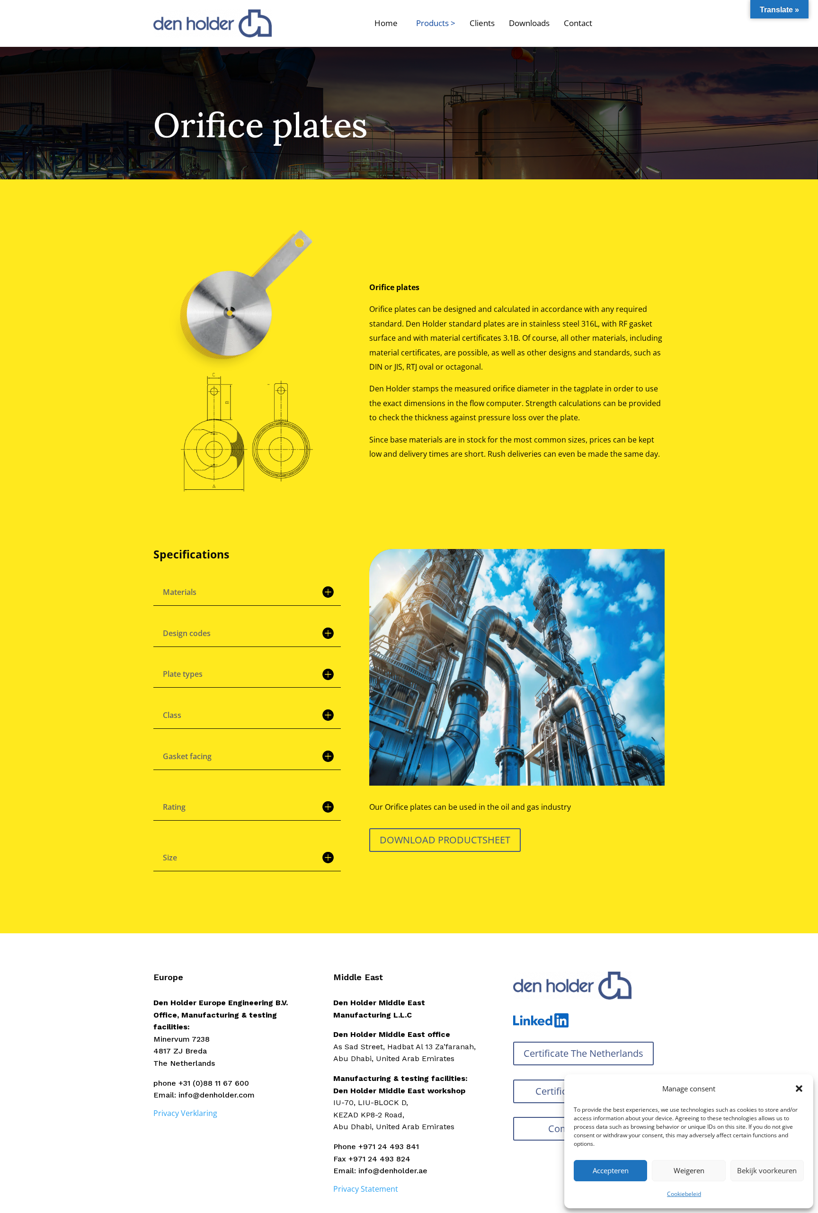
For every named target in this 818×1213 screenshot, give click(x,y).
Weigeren (689, 1170)
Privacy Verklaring (185, 1113)
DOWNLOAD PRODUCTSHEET (445, 839)
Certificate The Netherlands (583, 1053)
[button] (799, 1088)
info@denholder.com (216, 1094)
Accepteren (611, 1170)
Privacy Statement (365, 1189)
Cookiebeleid (684, 1194)
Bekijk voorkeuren (767, 1170)
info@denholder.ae (392, 1170)
